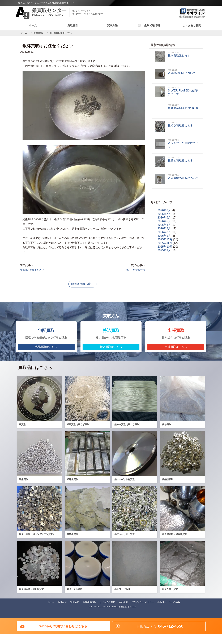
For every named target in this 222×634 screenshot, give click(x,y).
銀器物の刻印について (182, 72)
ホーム (33, 25)
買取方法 (112, 25)
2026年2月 (164, 232)
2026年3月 (164, 228)
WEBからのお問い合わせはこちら (63, 626)
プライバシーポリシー (142, 602)
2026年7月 (164, 213)
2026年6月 (164, 217)
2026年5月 (164, 221)
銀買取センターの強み (168, 602)
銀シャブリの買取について (183, 143)
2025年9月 (164, 250)
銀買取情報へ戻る (82, 283)
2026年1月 (164, 235)
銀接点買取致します (180, 124)
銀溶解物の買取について (183, 177)
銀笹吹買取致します (180, 159)
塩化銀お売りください (32, 270)
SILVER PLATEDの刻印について (183, 91)
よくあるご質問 (192, 25)
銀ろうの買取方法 (135, 270)
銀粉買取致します (179, 54)
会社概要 (123, 602)
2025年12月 (164, 239)
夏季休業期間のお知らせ (183, 107)
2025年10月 (164, 246)
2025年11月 (164, 243)
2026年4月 (164, 224)
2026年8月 (164, 210)
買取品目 (72, 25)
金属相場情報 (152, 25)
